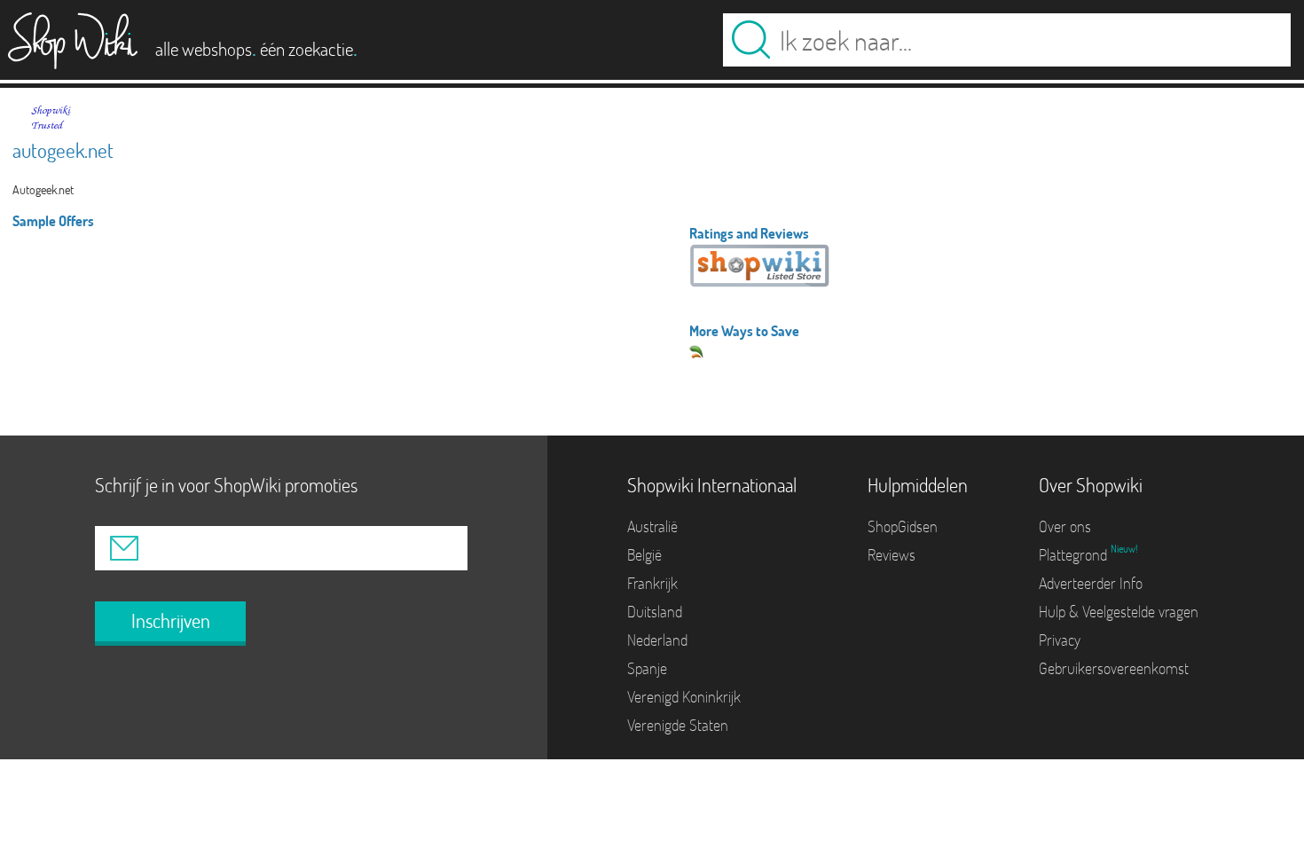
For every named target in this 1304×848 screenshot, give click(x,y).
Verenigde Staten (677, 725)
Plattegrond (1075, 555)
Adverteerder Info (1091, 583)
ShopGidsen (903, 526)
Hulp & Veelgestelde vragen (1118, 611)
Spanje (647, 668)
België (644, 555)
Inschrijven (170, 621)
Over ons (1065, 526)
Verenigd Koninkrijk (684, 697)
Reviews (891, 555)
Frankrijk (652, 583)
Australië (652, 526)
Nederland (657, 640)
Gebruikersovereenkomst (1114, 668)
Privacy (1059, 640)
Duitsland (654, 611)
